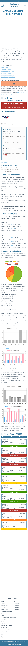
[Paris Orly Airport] (3, 5)
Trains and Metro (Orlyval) (8, 617)
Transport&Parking (6, 611)
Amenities (4, 627)
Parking (3, 621)
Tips (2, 637)
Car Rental (4, 623)
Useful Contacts (5, 631)
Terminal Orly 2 (18, 605)
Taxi (2, 615)
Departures (4, 605)
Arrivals (3, 603)
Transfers (3, 619)
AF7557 (13, 224)
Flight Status (4, 67)
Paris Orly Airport (14, 5)
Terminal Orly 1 (18, 603)
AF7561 (13, 228)
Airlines (3, 607)
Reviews (3, 633)
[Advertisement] (14, 32)
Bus (2, 613)
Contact (21, 641)
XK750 (12, 238)
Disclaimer (17, 641)
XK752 (12, 241)
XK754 (12, 245)
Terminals (17, 602)
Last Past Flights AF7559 (8, 77)
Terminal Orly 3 (18, 607)
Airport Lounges (5, 629)
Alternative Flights (6, 73)
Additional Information (7, 71)
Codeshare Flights (6, 69)
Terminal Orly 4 (18, 609)
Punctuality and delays (7, 75)
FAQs (2, 635)
